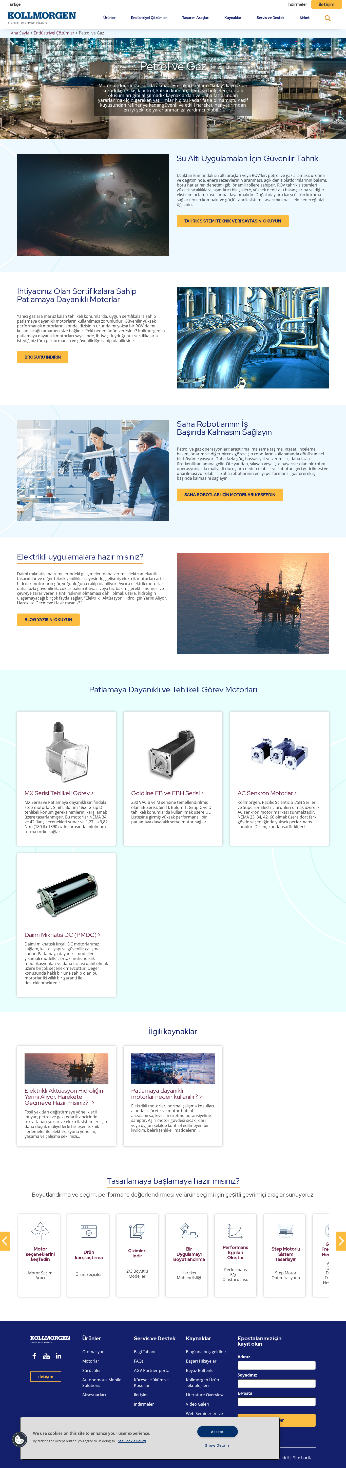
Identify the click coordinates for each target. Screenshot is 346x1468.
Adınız (244, 1357)
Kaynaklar (232, 17)
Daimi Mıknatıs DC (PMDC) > (63, 935)
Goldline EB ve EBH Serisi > (167, 793)
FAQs (139, 1361)
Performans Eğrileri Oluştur (235, 1252)
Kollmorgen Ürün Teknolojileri (202, 1382)
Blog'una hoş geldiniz (206, 1351)
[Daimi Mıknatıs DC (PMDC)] (66, 894)
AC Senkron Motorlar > (267, 793)
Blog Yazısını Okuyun (48, 619)
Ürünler (109, 17)
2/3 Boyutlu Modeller (137, 1273)
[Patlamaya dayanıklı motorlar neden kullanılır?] (173, 1068)
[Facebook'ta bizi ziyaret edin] (34, 1356)
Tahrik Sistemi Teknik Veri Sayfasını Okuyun (232, 221)
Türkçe (14, 4)
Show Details (217, 1445)
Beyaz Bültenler (200, 1370)
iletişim (326, 4)
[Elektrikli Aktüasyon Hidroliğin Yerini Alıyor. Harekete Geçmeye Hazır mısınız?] (66, 1068)
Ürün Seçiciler (88, 1274)
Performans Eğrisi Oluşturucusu (235, 1274)
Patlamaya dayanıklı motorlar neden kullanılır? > (166, 1094)
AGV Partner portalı (152, 1370)
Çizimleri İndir (137, 1253)
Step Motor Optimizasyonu (286, 1275)
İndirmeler (297, 4)
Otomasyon (93, 1351)
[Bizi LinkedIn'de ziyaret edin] (60, 1356)
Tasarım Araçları (195, 17)
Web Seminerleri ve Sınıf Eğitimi (204, 1416)
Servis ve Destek (270, 17)
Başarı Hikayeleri (202, 1361)
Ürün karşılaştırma (89, 1254)
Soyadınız (247, 1375)
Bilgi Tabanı (144, 1351)
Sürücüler (91, 1370)
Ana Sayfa (20, 33)
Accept (217, 1431)
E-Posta (245, 1393)
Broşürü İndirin (43, 357)
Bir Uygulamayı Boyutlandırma (189, 1254)
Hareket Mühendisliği (189, 1275)
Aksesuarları (94, 1395)
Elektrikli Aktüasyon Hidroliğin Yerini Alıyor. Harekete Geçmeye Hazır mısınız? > (64, 1097)
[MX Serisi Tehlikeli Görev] (66, 752)
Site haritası (304, 1457)
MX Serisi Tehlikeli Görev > (59, 793)
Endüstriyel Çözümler (149, 17)
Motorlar (90, 1361)
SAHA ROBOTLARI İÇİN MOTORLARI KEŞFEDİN (229, 494)
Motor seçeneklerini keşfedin (40, 1254)
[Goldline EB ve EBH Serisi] (173, 752)
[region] (150, 1438)
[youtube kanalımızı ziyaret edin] (46, 1356)
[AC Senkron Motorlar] (279, 752)
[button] (19, 1440)
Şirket (305, 17)
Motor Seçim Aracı (40, 1275)
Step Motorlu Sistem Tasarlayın (286, 1254)
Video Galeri (197, 1404)
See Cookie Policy (132, 1441)
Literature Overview (204, 1395)
